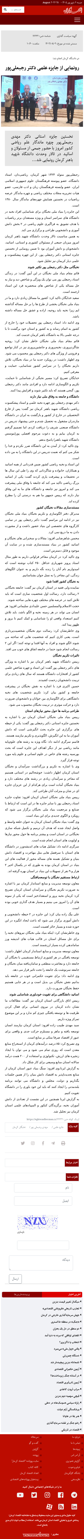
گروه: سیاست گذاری (67, 36)
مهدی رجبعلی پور (39, 1127)
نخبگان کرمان (18, 1127)
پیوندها (76, 1449)
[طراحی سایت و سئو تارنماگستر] (31, 1534)
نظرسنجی (75, 1479)
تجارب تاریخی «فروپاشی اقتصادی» (61, 1308)
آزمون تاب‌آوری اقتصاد (68, 1382)
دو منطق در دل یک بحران (66, 1329)
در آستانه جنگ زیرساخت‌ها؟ (65, 1376)
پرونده (36, 1455)
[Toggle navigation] (77, 20)
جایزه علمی (58, 1127)
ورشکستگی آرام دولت (68, 1409)
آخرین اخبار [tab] (74, 1294)
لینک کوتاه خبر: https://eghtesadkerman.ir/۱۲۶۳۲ (53, 1119)
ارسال (15, 1279)
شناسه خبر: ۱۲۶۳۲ (42, 36)
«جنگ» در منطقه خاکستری (65, 1322)
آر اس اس (75, 1455)
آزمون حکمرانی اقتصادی (67, 1369)
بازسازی (20, 1232)
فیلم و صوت (74, 1467)
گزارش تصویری (73, 1461)
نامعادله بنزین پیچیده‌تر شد (65, 1362)
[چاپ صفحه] (63, 1144)
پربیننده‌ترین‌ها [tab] (22, 1294)
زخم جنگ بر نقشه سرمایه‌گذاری (63, 1423)
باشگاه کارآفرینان (72, 1473)
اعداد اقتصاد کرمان (29, 1473)
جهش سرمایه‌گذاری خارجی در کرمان (60, 1315)
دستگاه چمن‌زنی (71, 1355)
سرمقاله (35, 1437)
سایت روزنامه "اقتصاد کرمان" (25, 1461)
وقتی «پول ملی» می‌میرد (67, 1349)
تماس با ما (75, 1443)
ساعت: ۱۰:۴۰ (33, 44)
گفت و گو (34, 1443)
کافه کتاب (33, 1467)
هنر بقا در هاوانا (71, 1416)
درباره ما (76, 1437)
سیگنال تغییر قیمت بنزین (66, 1302)
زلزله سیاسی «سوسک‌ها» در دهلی (62, 1403)
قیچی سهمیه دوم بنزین (67, 1396)
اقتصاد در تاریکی (70, 1430)
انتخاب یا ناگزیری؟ (69, 1342)
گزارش (35, 1449)
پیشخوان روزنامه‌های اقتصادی (24, 1479)
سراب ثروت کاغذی (70, 1389)
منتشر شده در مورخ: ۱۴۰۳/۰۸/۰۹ (61, 44)
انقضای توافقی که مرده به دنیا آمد (62, 1335)
